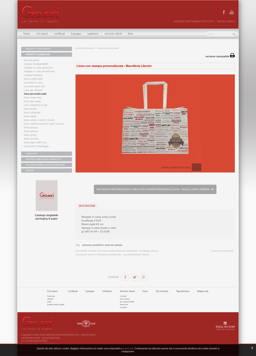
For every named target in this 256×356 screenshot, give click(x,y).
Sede (49, 302)
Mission (50, 299)
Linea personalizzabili (35, 93)
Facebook (124, 304)
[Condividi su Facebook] (125, 277)
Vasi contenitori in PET (35, 105)
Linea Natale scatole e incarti (39, 120)
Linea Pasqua (31, 127)
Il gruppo (89, 291)
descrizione (87, 205)
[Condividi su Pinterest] (143, 277)
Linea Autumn (31, 131)
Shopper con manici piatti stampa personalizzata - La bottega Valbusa (123, 251)
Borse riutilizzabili (33, 78)
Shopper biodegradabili (36, 63)
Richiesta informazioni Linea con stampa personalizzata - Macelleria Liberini (154, 189)
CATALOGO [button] (31, 153)
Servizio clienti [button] (113, 33)
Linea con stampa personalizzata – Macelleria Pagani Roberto (119, 254)
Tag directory (182, 291)
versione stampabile (217, 56)
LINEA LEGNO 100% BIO (35, 142)
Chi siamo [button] (42, 33)
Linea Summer (31, 138)
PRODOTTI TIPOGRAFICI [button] (38, 49)
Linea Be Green (31, 60)
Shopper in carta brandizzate (39, 71)
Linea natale (30, 116)
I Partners (93, 33)
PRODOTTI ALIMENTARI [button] (38, 54)
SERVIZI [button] (30, 170)
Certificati (59, 33)
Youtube (123, 307)
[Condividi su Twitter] (134, 277)
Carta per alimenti (33, 90)
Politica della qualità (55, 304)
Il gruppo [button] (76, 33)
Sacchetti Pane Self (34, 86)
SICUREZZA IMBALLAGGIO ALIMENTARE (45, 165)
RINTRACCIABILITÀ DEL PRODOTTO (44, 159)
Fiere (130, 33)
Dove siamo (125, 299)
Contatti (123, 296)
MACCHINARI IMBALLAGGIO (36, 146)
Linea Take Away (32, 101)
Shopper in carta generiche (38, 67)
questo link (127, 348)
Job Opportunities (127, 302)
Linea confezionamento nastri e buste (44, 123)
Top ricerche (162, 291)
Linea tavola (30, 108)
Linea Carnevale (32, 112)
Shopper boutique (33, 75)
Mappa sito (202, 291)
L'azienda (51, 296)
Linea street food (32, 97)
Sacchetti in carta (33, 82)
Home (26, 33)
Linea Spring (30, 135)
